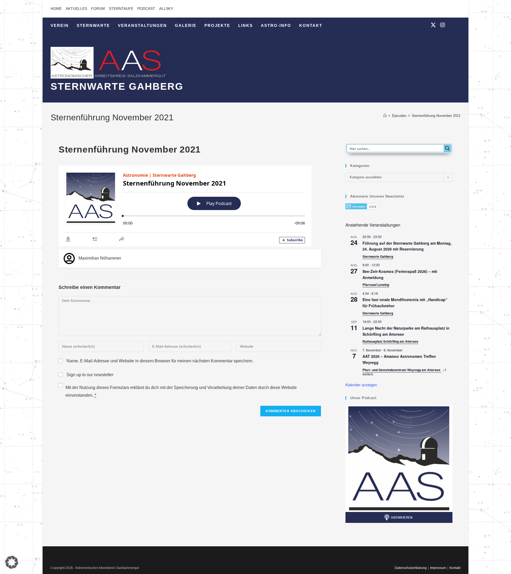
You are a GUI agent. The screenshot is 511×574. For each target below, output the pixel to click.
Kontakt (455, 568)
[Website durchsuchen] (455, 26)
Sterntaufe (121, 8)
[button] (11, 562)
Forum (98, 8)
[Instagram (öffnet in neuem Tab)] (442, 25)
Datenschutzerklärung (411, 568)
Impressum (438, 568)
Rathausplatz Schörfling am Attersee (390, 341)
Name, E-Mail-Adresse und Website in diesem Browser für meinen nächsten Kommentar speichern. (160, 361)
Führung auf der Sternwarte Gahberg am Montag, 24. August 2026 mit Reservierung (407, 246)
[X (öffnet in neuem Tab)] (433, 25)
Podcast (146, 8)
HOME (56, 8)
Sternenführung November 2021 (436, 116)
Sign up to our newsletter (89, 374)
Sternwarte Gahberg (377, 256)
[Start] (385, 116)
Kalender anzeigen (361, 384)
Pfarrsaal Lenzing (375, 284)
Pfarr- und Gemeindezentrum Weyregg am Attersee (401, 369)
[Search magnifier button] (447, 148)
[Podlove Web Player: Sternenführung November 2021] (190, 206)
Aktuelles (76, 8)
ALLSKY (166, 8)
